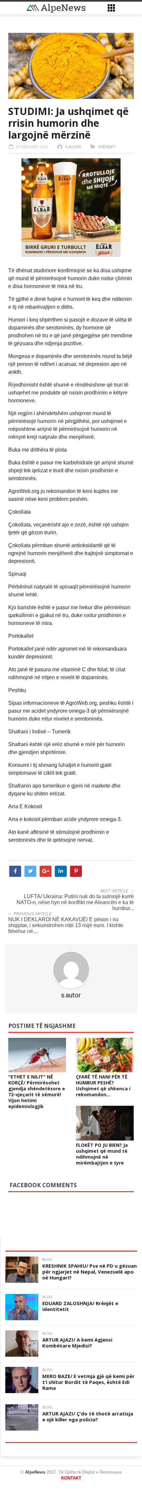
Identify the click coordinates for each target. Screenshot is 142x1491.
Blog (47, 1259)
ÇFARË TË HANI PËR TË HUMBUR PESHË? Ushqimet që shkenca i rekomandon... (103, 1086)
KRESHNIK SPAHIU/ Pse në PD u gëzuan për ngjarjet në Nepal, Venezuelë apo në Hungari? (89, 1271)
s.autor (73, 147)
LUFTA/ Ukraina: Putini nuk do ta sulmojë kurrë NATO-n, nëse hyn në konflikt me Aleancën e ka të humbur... (75, 902)
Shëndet (106, 147)
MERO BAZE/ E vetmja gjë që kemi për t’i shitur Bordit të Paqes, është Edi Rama (88, 1382)
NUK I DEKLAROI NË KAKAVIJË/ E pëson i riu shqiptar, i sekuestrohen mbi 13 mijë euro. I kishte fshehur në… (65, 925)
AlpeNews (35, 1472)
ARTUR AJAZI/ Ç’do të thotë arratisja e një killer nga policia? (87, 1416)
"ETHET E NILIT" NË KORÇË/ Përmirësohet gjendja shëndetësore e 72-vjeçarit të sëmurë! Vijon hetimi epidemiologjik (36, 1091)
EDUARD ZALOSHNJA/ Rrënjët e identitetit (80, 1306)
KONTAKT (71, 1478)
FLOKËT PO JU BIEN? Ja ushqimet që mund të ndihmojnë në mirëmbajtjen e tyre (102, 1154)
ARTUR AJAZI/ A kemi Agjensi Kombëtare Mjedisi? (77, 1342)
